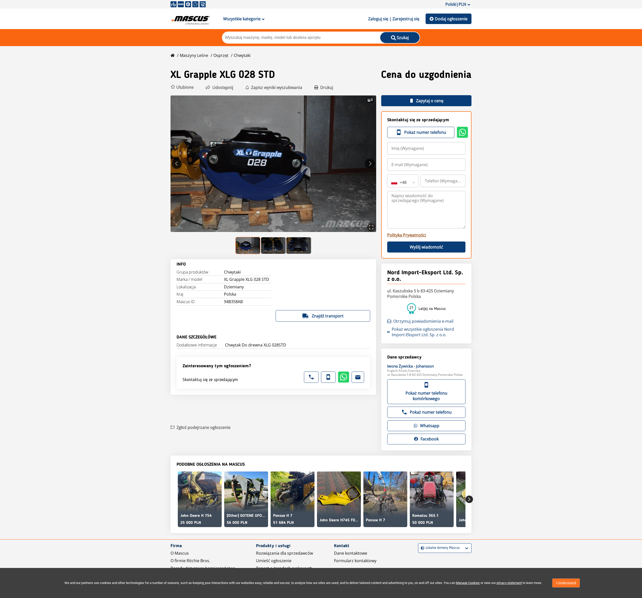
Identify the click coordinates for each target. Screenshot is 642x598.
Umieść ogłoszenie (273, 560)
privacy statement (509, 583)
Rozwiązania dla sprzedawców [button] (284, 553)
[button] (182, 87)
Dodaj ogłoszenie (451, 19)
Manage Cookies (468, 583)
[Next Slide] (370, 164)
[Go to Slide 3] (298, 245)
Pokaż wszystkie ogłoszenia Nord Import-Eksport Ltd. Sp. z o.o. (423, 331)
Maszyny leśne (194, 55)
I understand (566, 583)
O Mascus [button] (180, 553)
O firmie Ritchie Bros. (190, 560)
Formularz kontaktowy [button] (355, 560)
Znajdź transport (328, 316)
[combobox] (391, 182)
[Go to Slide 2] (273, 245)
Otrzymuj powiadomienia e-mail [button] (423, 321)
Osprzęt (220, 55)
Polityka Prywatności (406, 235)
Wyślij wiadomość (426, 247)
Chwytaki (242, 55)
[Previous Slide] (177, 164)
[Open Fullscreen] (371, 227)
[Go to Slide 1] (248, 245)
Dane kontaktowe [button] (350, 553)
